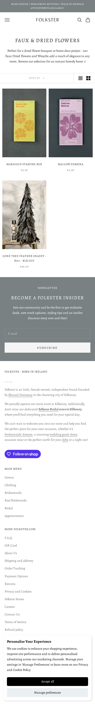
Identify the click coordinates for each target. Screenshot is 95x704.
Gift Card (11, 545)
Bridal (9, 508)
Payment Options (16, 576)
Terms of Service (15, 622)
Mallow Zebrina (70, 164)
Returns (10, 584)
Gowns (9, 477)
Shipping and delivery (19, 561)
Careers (10, 607)
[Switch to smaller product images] (88, 78)
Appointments (14, 516)
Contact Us (12, 614)
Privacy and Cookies (18, 591)
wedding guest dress (63, 434)
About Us (11, 553)
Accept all (47, 681)
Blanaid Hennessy (20, 395)
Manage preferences (47, 692)
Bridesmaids (13, 493)
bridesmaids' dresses (19, 434)
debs (65, 440)
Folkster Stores (14, 599)
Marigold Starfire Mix (24, 164)
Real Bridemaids (16, 500)
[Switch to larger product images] (80, 78)
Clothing (10, 485)
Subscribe (47, 348)
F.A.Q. (8, 538)
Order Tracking (15, 568)
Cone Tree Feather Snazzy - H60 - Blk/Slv (24, 258)
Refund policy (14, 629)
